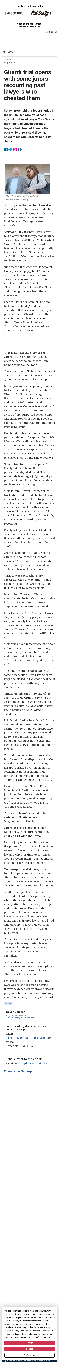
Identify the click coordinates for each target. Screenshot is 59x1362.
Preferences (29, 1355)
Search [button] (52, 31)
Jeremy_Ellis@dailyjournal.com (26, 1037)
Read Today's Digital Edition (29, 6)
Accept (29, 1343)
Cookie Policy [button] (27, 1334)
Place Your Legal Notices (29, 23)
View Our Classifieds (29, 26)
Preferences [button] (44, 1337)
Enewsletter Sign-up (18, 1071)
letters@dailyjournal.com (30, 1063)
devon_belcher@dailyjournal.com (20, 1018)
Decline (29, 1349)
